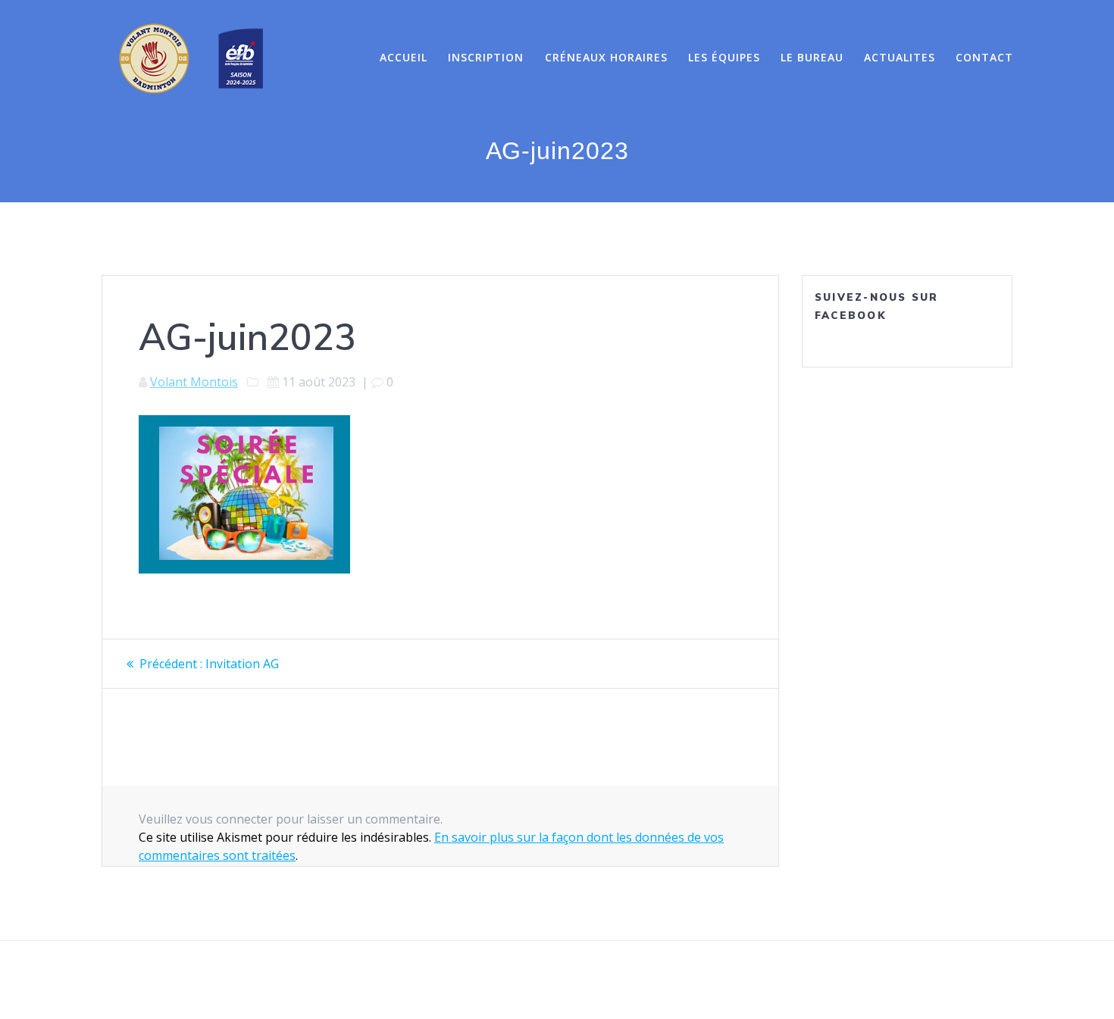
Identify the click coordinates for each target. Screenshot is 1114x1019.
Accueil (403, 57)
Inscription (486, 57)
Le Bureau (812, 57)
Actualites (899, 57)
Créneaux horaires (606, 57)
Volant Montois (194, 382)
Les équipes (724, 57)
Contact (984, 57)
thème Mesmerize (725, 980)
